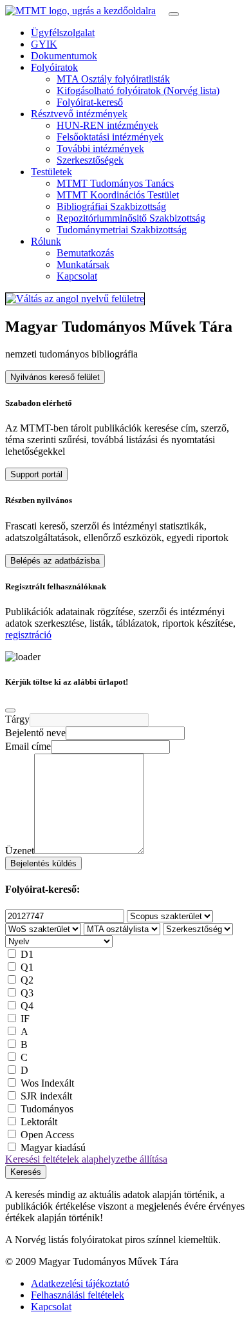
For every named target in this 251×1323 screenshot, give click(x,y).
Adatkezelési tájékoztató (80, 1283)
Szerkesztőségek (90, 160)
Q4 (27, 1005)
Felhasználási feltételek (77, 1295)
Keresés (25, 1172)
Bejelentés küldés (43, 863)
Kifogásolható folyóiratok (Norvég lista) (138, 90)
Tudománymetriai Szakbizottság (122, 229)
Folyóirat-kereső (90, 102)
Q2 (27, 980)
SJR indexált (46, 1095)
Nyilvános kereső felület (55, 377)
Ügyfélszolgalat (63, 32)
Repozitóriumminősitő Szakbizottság (131, 218)
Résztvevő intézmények (79, 113)
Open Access (47, 1134)
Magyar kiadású (53, 1147)
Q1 (27, 967)
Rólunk (46, 241)
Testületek (51, 171)
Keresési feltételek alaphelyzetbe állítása (86, 1159)
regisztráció (28, 634)
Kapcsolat (77, 276)
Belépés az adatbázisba (55, 561)
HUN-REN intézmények (107, 125)
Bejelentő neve (35, 732)
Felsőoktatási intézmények (110, 136)
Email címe (28, 746)
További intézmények (100, 148)
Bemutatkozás (85, 252)
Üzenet (19, 850)
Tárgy (17, 719)
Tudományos (47, 1108)
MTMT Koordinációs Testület (118, 194)
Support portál (36, 474)
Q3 (27, 992)
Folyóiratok (54, 67)
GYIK (44, 44)
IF (25, 1018)
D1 (27, 954)
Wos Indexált (47, 1083)
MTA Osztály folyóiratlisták (113, 78)
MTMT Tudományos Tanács (115, 183)
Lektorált (39, 1121)
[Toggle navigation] (174, 14)
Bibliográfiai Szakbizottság (111, 206)
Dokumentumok (64, 55)
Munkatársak (83, 264)
